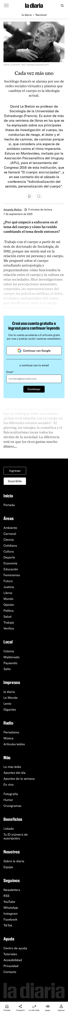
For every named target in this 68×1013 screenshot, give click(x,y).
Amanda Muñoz (12, 209)
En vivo (8, 785)
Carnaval (9, 534)
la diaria (27, 15)
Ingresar (15, 471)
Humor (8, 800)
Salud (7, 617)
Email (10, 372)
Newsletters (11, 890)
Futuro (8, 581)
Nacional (41, 15)
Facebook (10, 919)
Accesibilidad (12, 960)
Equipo (8, 867)
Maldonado (11, 657)
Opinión (8, 605)
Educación (10, 569)
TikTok (7, 925)
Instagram (10, 914)
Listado (8, 829)
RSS (6, 896)
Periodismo (11, 732)
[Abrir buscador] (62, 5)
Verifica (8, 628)
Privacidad (10, 966)
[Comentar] (38, 196)
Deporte (9, 557)
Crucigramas (12, 806)
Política (8, 611)
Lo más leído (12, 767)
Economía (10, 563)
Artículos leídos (14, 744)
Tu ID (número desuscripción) (15, 836)
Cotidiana (10, 545)
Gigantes (9, 709)
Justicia (8, 587)
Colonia (8, 651)
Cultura (8, 551)
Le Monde (10, 698)
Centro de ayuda (15, 948)
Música (8, 738)
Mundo (8, 599)
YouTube (9, 902)
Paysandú (10, 663)
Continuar (34, 389)
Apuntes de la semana (19, 779)
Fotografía (10, 794)
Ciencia (8, 540)
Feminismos (11, 575)
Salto (7, 669)
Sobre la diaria (13, 861)
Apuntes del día (14, 773)
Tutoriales (10, 954)
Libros (7, 593)
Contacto (9, 972)
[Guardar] (29, 196)
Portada (9, 505)
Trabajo (8, 622)
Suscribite (15, 481)
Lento (7, 704)
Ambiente (10, 528)
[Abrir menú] (6, 5)
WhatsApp (10, 908)
